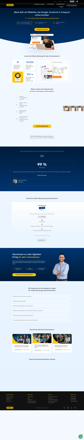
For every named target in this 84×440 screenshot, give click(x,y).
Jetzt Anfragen (42, 216)
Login (71, 1)
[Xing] (75, 408)
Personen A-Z (9, 401)
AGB (28, 398)
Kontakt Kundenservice (52, 401)
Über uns (60, 1)
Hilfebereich (66, 1)
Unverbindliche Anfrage (42, 29)
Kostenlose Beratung (52, 396)
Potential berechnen (42, 126)
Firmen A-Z (8, 399)
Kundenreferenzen (61, 4)
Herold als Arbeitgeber (52, 399)
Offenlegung (30, 399)
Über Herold (50, 398)
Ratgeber (61, 6)
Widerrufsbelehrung (32, 402)
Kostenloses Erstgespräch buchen (24, 274)
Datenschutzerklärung (32, 401)
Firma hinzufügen (9, 396)
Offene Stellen (73, 396)
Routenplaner (73, 398)
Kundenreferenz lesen (42, 175)
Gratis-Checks (50, 4)
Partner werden (51, 402)
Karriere (55, 1)
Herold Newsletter (74, 401)
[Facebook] (64, 408)
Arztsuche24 (73, 399)
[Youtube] (68, 408)
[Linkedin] (71, 408)
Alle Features (41, 240)
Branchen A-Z (9, 398)
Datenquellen (30, 396)
